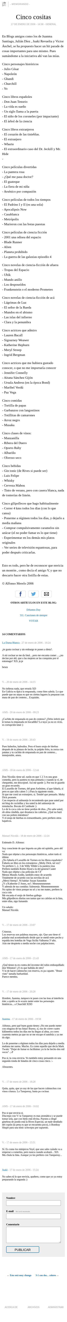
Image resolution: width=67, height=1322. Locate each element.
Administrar (56, 1307)
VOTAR (33, 620)
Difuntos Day (33, 609)
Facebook (20, 594)
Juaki (5, 1169)
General (51, 24)
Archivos (33, 1307)
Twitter (33, 594)
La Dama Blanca (11, 642)
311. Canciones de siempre (33, 615)
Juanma (6, 1019)
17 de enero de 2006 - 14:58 (27, 24)
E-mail (18, 1211)
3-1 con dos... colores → (47, 1275)
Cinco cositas (33, 17)
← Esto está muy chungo (19, 1275)
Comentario (12, 1224)
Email (46, 594)
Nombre (10, 1198)
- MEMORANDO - (20, 4)
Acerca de (11, 1307)
